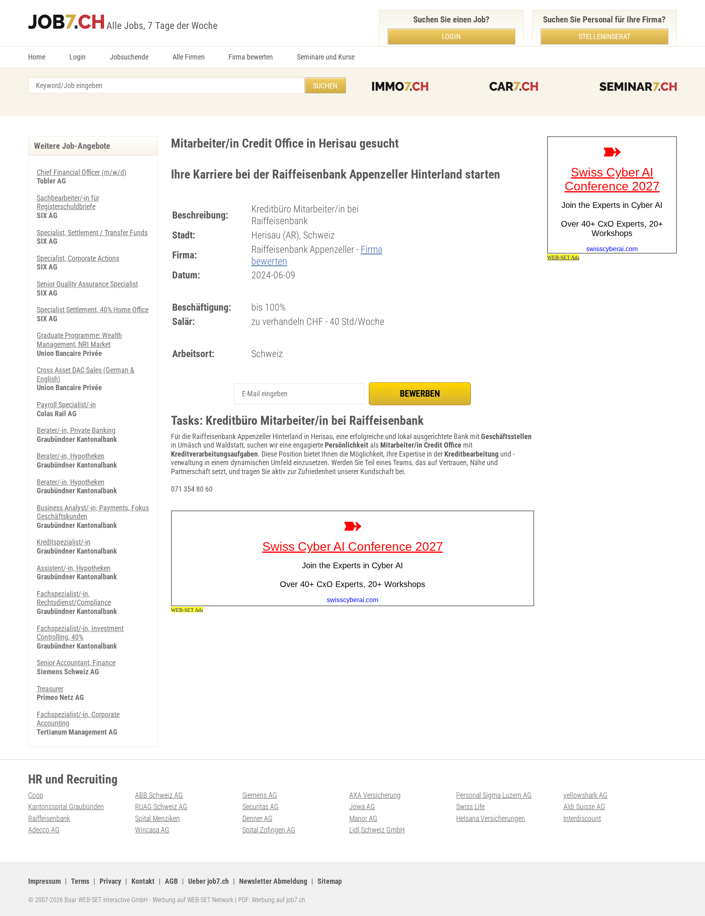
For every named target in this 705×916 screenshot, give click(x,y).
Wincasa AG (152, 830)
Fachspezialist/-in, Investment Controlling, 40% (80, 633)
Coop (35, 795)
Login (77, 57)
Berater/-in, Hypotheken (70, 456)
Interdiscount (582, 818)
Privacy (110, 881)
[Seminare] (638, 86)
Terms (80, 881)
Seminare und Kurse (326, 57)
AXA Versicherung (375, 795)
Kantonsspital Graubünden (66, 806)
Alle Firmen (189, 57)
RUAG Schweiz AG (161, 806)
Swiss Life (470, 806)
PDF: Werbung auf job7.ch (271, 900)
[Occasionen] (513, 86)
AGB (171, 881)
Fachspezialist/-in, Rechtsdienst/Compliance (74, 598)
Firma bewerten (250, 57)
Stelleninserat (604, 36)
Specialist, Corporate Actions (78, 258)
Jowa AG (362, 806)
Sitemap (329, 881)
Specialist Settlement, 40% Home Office (93, 309)
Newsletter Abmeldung (273, 881)
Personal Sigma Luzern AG (494, 795)
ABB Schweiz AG (159, 795)
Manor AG (363, 818)
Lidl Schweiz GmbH (377, 830)
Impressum (44, 881)
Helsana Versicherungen (490, 818)
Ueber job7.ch (208, 881)
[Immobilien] (400, 86)
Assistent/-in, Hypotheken (74, 568)
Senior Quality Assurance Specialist (87, 284)
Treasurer (50, 688)
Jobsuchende (129, 57)
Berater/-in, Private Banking (76, 430)
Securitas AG (260, 806)
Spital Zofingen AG (268, 830)
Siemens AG (259, 795)
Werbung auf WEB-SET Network (193, 900)
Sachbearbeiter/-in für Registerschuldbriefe (68, 202)
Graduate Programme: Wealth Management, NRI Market (79, 340)
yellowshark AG (585, 795)
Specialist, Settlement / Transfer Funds (92, 232)
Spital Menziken (157, 818)
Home (36, 57)
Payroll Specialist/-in (66, 404)
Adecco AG (44, 830)
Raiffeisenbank (49, 818)
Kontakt (143, 881)
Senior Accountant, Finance (76, 662)
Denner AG (257, 818)
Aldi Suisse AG (584, 806)
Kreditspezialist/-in (64, 542)
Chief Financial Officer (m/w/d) (81, 172)
